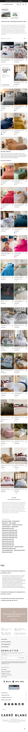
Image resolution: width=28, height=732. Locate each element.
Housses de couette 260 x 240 (9, 537)
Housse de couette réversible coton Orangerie (19, 371)
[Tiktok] (16, 704)
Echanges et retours (5, 673)
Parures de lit (14, 526)
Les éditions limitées (14, 17)
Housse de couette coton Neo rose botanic (19, 417)
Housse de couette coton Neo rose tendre (5, 441)
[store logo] (8, 4)
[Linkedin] (23, 704)
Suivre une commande (5, 671)
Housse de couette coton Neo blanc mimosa (19, 490)
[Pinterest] (12, 704)
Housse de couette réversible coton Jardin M (6, 371)
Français (4, 709)
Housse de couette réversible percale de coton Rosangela (5, 253)
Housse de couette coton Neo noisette (5, 466)
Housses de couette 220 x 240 (9, 534)
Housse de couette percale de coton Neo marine (5, 131)
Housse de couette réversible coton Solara (5, 490)
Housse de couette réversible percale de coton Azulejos (19, 60)
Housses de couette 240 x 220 (9, 535)
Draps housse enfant (19, 550)
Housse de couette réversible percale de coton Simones (5, 60)
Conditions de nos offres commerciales (18, 719)
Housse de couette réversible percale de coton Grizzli (5, 229)
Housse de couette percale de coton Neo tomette (5, 181)
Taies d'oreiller (12, 523)
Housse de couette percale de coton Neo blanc (19, 82)
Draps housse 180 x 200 (8, 543)
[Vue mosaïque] (26, 38)
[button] (20, 4)
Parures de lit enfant (7, 552)
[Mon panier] (26, 4)
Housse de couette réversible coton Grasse (19, 441)
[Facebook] (9, 704)
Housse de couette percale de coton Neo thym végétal (19, 277)
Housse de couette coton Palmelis (5, 348)
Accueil (2, 8)
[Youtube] (19, 704)
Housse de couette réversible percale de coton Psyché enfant (19, 205)
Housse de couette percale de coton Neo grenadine (5, 205)
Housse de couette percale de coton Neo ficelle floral (19, 301)
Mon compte (3, 669)
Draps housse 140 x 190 (8, 528)
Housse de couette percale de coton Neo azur (5, 277)
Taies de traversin (6, 524)
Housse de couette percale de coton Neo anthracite (19, 107)
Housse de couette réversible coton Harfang (5, 325)
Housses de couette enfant (9, 548)
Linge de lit (6, 8)
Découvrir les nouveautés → (6, 160)
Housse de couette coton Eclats (5, 301)
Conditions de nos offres (6, 674)
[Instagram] (5, 704)
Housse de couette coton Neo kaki (5, 417)
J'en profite (20, 1)
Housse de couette (7, 521)
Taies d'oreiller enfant (7, 550)
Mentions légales (5, 719)
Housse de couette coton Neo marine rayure (5, 393)
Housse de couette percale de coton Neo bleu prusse (19, 229)
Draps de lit (5, 523)
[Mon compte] (23, 4)
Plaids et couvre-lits (17, 524)
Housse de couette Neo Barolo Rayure (19, 466)
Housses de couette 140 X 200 (9, 530)
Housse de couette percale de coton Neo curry (19, 131)
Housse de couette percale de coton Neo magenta (19, 253)
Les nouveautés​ (4, 17)
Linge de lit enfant (18, 546)
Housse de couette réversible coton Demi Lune (19, 348)
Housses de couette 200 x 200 (9, 532)
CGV (10, 719)
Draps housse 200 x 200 (8, 544)
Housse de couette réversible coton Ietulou (19, 325)
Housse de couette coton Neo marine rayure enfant (19, 393)
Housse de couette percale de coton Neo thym (19, 181)
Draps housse (16, 521)
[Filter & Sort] (24, 728)
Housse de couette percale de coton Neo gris (5, 107)
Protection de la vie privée (7, 720)
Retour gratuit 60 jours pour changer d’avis (8, 633)
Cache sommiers (6, 526)
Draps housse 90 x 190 (7, 546)
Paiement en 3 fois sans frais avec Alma (22, 629)
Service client (4, 676)
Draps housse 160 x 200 (8, 541)
